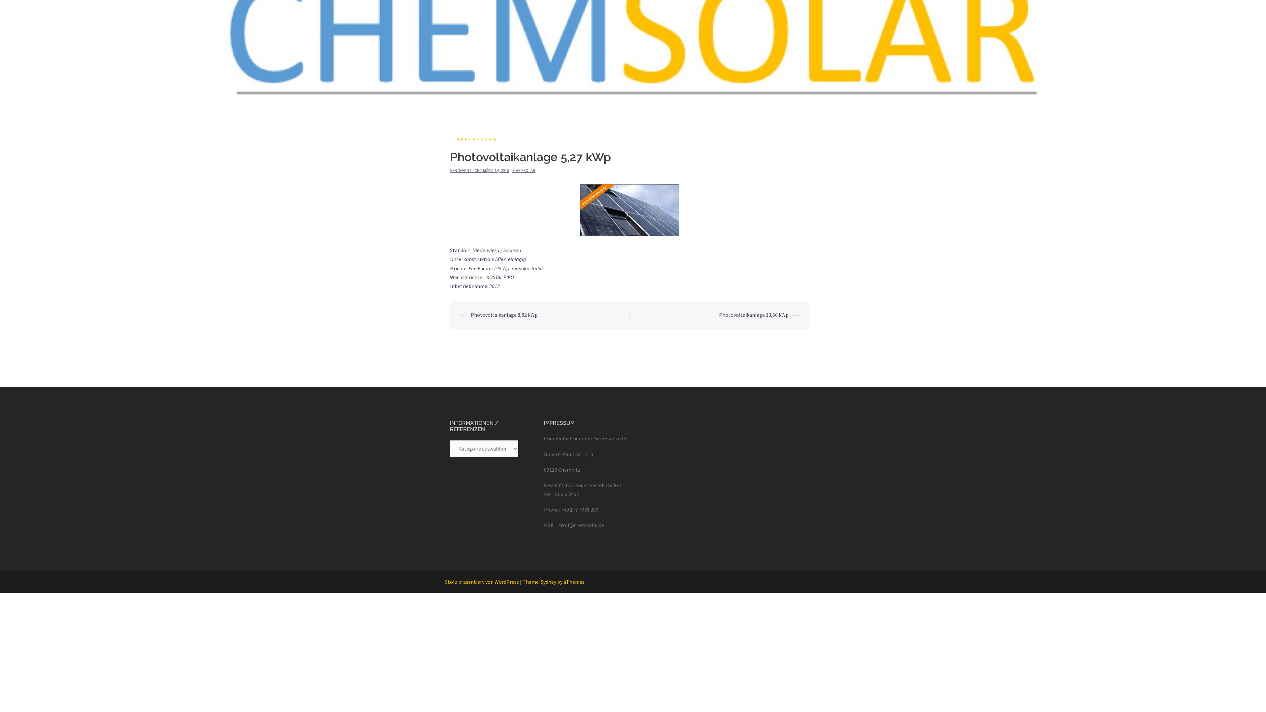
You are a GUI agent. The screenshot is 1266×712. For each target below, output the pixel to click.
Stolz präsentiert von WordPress (482, 581)
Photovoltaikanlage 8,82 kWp (504, 315)
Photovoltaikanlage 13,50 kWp (754, 315)
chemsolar (524, 170)
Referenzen (477, 139)
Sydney (548, 581)
